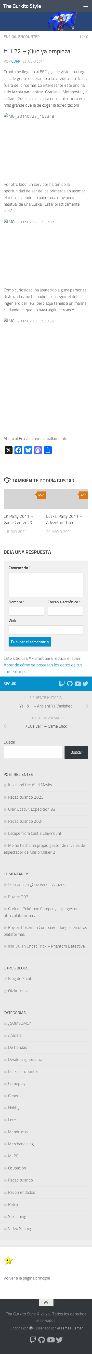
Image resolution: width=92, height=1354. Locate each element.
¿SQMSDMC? (19, 1023)
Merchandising (21, 1143)
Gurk (15, 61)
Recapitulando (20, 1180)
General (15, 1095)
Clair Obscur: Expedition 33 (31, 809)
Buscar (9, 742)
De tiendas (17, 1047)
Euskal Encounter (22, 36)
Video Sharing (20, 1228)
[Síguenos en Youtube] (77, 684)
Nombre (17, 602)
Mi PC (13, 1155)
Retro (13, 1204)
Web (12, 620)
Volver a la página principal (27, 1278)
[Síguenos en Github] (70, 684)
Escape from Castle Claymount (34, 833)
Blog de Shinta (20, 978)
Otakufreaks (18, 990)
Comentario (20, 567)
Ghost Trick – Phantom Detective (56, 946)
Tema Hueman (72, 1328)
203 (24, 896)
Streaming (17, 1216)
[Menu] (86, 6)
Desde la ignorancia (25, 1059)
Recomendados (21, 1192)
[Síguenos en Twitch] (62, 684)
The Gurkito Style (22, 6)
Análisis (15, 1035)
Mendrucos (18, 1131)
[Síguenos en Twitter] (85, 684)
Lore (12, 1119)
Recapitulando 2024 (26, 821)
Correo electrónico (64, 602)
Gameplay (16, 1083)
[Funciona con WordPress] (31, 1328)
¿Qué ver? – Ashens (47, 884)
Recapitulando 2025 (26, 797)
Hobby (13, 1107)
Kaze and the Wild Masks (30, 784)
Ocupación (17, 1168)
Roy (11, 896)
